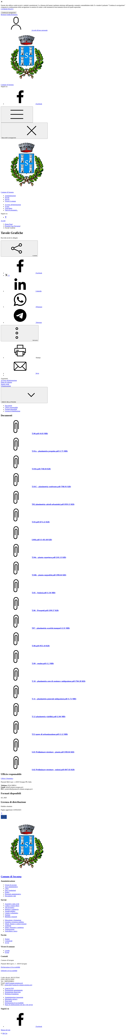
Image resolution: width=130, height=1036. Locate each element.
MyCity (4, 1033)
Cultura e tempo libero (12, 906)
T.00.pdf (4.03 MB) (40, 433)
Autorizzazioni (9, 929)
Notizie (7, 939)
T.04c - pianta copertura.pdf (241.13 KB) (49, 557)
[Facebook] (5, 217)
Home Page (8, 224)
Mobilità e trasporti (11, 917)
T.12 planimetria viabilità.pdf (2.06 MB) (48, 716)
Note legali (8, 1001)
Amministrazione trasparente (14, 997)
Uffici (7, 888)
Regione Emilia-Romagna (9, 14)
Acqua (7, 206)
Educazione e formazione (13, 920)
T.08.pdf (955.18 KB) (41, 646)
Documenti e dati (10, 896)
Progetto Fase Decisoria (12, 226)
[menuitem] (23, 273)
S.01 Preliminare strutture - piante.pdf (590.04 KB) (53, 752)
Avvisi (7, 943)
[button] (10, 196)
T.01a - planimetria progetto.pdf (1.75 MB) (50, 451)
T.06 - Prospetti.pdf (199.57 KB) (45, 610)
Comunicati (8, 941)
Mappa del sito (5, 1030)
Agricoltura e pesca (11, 931)
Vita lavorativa (9, 907)
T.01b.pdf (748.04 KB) (41, 469)
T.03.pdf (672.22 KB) (41, 522)
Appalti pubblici (10, 911)
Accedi (3, 221)
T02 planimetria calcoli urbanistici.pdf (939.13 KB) (53, 504)
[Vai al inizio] (1, 813)
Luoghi (7, 950)
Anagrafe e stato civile (12, 904)
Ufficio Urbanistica (7, 778)
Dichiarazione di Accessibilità (10, 967)
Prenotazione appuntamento (14, 990)
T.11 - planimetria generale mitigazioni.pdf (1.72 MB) (54, 699)
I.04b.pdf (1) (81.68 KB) (42, 540)
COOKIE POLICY (7, 9)
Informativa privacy (11, 999)
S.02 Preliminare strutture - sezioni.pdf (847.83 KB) (53, 770)
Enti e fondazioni (10, 890)
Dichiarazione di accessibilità (14, 1003)
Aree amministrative (11, 887)
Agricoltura (8, 208)
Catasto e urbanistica (11, 913)
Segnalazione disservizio (13, 992)
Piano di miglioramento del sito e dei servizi (19, 1005)
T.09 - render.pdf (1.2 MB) (43, 663)
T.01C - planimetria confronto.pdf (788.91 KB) (51, 487)
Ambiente (8, 926)
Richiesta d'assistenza (12, 994)
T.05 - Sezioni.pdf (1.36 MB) (43, 593)
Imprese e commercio (12, 909)
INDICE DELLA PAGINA (9, 402)
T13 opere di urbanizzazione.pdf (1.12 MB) (50, 734)
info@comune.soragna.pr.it (14, 983)
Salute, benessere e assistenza (14, 927)
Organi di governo (11, 885)
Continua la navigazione (9, 12)
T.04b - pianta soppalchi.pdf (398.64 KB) (49, 575)
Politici (7, 892)
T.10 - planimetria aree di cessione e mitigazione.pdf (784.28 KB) (58, 681)
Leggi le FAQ (9, 988)
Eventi (7, 952)
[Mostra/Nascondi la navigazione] (17, 114)
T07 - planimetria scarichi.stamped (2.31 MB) (51, 628)
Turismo (7, 915)
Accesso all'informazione (13, 205)
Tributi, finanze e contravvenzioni (15, 924)
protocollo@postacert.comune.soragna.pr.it (18, 985)
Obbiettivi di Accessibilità (9, 971)
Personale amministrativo (13, 894)
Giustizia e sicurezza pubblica (14, 922)
